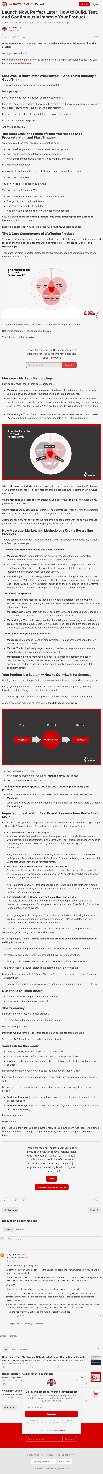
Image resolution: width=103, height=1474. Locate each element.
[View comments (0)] (32, 1367)
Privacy (50, 1455)
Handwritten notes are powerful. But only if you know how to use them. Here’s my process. (44, 1360)
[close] (77, 1380)
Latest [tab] (12, 1349)
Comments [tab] (8, 1229)
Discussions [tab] (23, 1349)
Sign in (95, 4)
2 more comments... (8, 1336)
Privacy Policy (71, 1423)
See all (7, 1407)
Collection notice (69, 1455)
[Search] (98, 1349)
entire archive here (21, 63)
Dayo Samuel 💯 (15, 28)
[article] (51, 1362)
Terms (57, 1455)
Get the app (64, 1461)
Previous (12, 1210)
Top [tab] (5, 1349)
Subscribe (84, 4)
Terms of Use (64, 1420)
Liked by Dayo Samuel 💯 (18, 1258)
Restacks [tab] (20, 1229)
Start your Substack (44, 1461)
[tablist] (13, 1229)
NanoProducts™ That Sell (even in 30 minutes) (28, 1374)
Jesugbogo (11, 1254)
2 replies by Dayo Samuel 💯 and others (26, 1324)
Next (92, 1210)
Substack (38, 1468)
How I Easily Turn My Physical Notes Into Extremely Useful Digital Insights (43, 1357)
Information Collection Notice (50, 1423)
